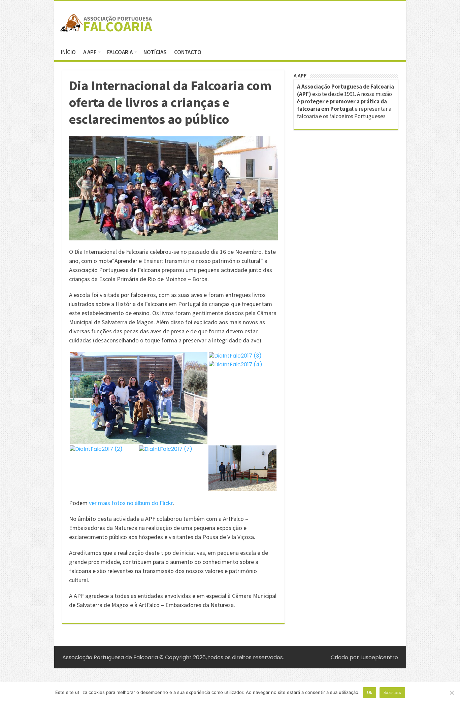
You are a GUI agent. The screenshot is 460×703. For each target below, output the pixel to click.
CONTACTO (187, 52)
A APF (89, 52)
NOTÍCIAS (155, 52)
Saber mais (392, 692)
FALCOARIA (120, 52)
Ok (369, 692)
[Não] (451, 692)
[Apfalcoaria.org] (106, 21)
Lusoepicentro (379, 657)
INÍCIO (68, 52)
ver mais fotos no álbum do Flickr (131, 503)
